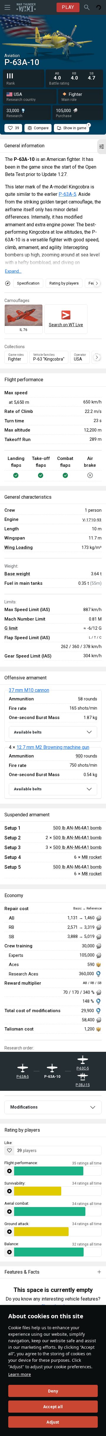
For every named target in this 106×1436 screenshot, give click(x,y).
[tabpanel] (53, 744)
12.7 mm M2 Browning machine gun (52, 747)
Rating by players (64, 283)
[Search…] (87, 7)
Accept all (53, 1406)
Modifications (24, 1107)
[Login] (99, 7)
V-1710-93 (92, 519)
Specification (28, 283)
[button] (101, 146)
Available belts (28, 732)
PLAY (68, 7)
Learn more (19, 1374)
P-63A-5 (67, 194)
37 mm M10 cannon (29, 690)
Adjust (53, 1422)
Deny (53, 1391)
